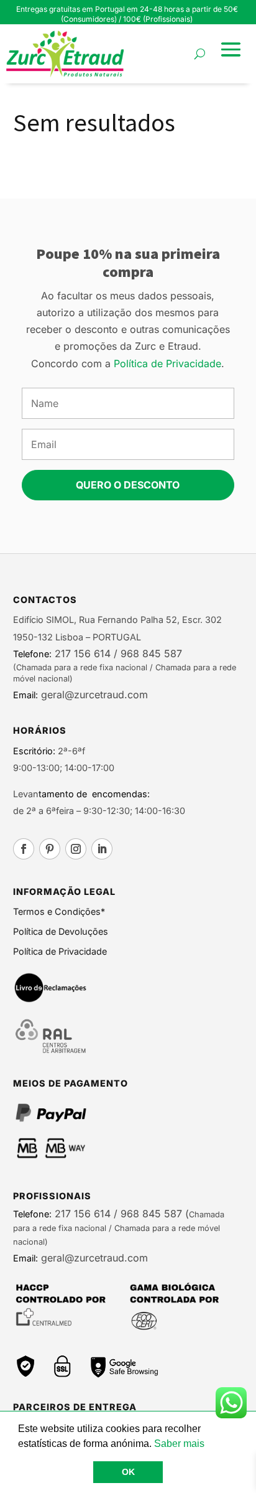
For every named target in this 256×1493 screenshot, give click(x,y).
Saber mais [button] (179, 1443)
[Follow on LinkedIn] (101, 848)
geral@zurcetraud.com (93, 694)
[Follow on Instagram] (75, 848)
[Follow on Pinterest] (49, 848)
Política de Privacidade (167, 363)
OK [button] (128, 1472)
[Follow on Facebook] (23, 848)
